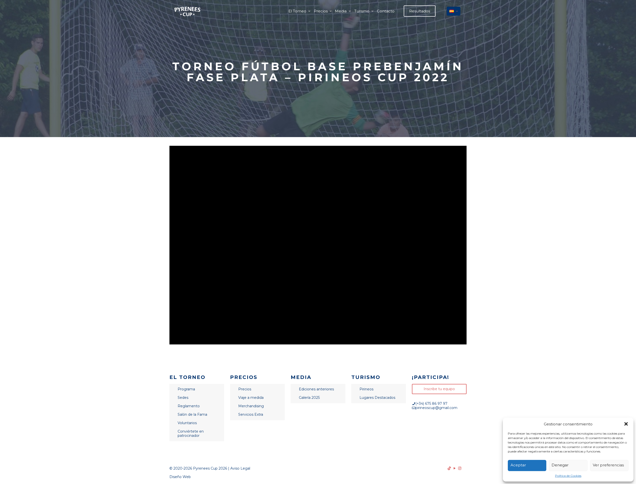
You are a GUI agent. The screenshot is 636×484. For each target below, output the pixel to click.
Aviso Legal (240, 468)
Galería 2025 (309, 397)
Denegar (560, 465)
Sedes (183, 397)
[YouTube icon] (454, 468)
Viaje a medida (251, 397)
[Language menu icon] (453, 11)
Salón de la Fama (192, 414)
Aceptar (518, 465)
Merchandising (251, 406)
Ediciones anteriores (316, 389)
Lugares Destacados (377, 397)
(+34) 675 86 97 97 (431, 403)
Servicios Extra (250, 414)
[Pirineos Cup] (187, 11)
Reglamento (189, 406)
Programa (186, 389)
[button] (626, 423)
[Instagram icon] (460, 468)
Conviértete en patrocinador (191, 433)
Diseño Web (180, 477)
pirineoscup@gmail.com (436, 408)
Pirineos (366, 389)
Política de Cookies (568, 476)
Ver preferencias (608, 465)
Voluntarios (187, 423)
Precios (244, 389)
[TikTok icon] (449, 468)
